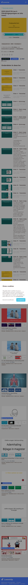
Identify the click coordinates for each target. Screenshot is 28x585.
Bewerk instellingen (8, 299)
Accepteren (21, 300)
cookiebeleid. (19, 296)
